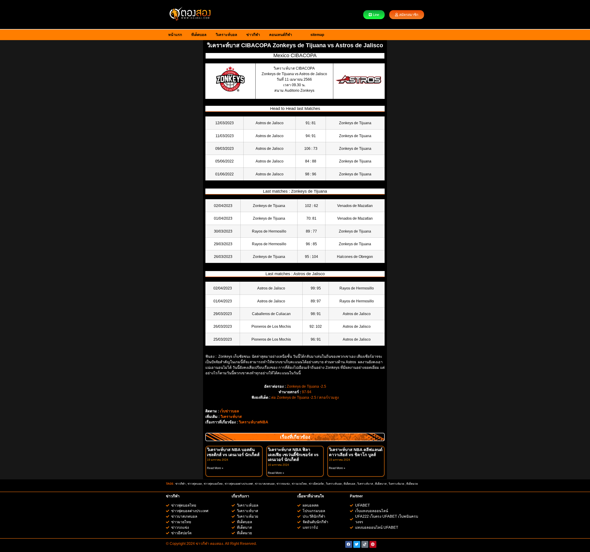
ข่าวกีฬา (253, 35)
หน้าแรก (175, 35)
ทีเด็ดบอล (198, 35)
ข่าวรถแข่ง (283, 483)
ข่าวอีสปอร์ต (316, 483)
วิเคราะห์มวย (396, 483)
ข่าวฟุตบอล (195, 483)
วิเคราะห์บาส (231, 417)
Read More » (215, 468)
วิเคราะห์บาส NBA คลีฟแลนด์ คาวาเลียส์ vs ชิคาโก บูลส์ (356, 452)
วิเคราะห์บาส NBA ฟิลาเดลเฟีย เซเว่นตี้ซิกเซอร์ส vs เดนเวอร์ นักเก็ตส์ (293, 454)
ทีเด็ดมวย (412, 483)
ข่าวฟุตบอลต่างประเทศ (239, 483)
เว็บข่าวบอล (229, 411)
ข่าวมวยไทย (299, 483)
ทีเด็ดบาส (380, 483)
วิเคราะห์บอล (226, 35)
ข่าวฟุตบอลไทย (213, 483)
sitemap (317, 35)
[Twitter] (356, 544)
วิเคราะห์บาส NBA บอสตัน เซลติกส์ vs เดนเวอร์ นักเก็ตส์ (233, 452)
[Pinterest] (372, 544)
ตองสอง (216, 544)
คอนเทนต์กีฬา (280, 35)
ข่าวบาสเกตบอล (264, 483)
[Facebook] (348, 544)
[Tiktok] (364, 544)
